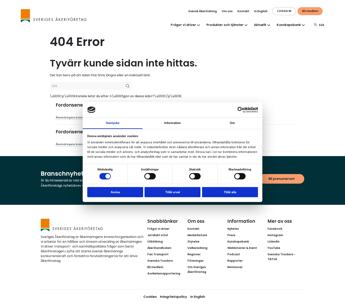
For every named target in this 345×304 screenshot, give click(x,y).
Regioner (194, 254)
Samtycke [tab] (113, 123)
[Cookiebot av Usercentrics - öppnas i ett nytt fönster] (240, 110)
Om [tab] (232, 123)
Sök (321, 25)
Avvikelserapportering (163, 273)
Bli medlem (310, 11)
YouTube (274, 248)
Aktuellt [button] (260, 25)
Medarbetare (197, 235)
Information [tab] (172, 123)
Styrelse (193, 242)
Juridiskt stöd (157, 235)
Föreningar (195, 261)
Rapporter (235, 261)
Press (231, 235)
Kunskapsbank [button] (289, 25)
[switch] (150, 176)
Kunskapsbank (238, 242)
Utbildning (155, 242)
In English (261, 11)
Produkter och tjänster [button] (225, 25)
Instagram (275, 235)
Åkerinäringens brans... (70, 117)
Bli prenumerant (282, 178)
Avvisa (115, 192)
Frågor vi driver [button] (183, 25)
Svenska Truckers (160, 261)
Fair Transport (158, 254)
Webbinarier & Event (242, 248)
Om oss (227, 11)
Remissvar (235, 267)
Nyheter (233, 229)
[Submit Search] (128, 86)
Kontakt (243, 11)
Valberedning (197, 248)
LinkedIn (274, 242)
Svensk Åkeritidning (202, 11)
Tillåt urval (172, 192)
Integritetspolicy (173, 296)
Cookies (150, 296)
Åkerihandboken (159, 248)
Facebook (275, 229)
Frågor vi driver (158, 229)
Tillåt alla (230, 192)
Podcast (233, 254)
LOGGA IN (284, 11)
